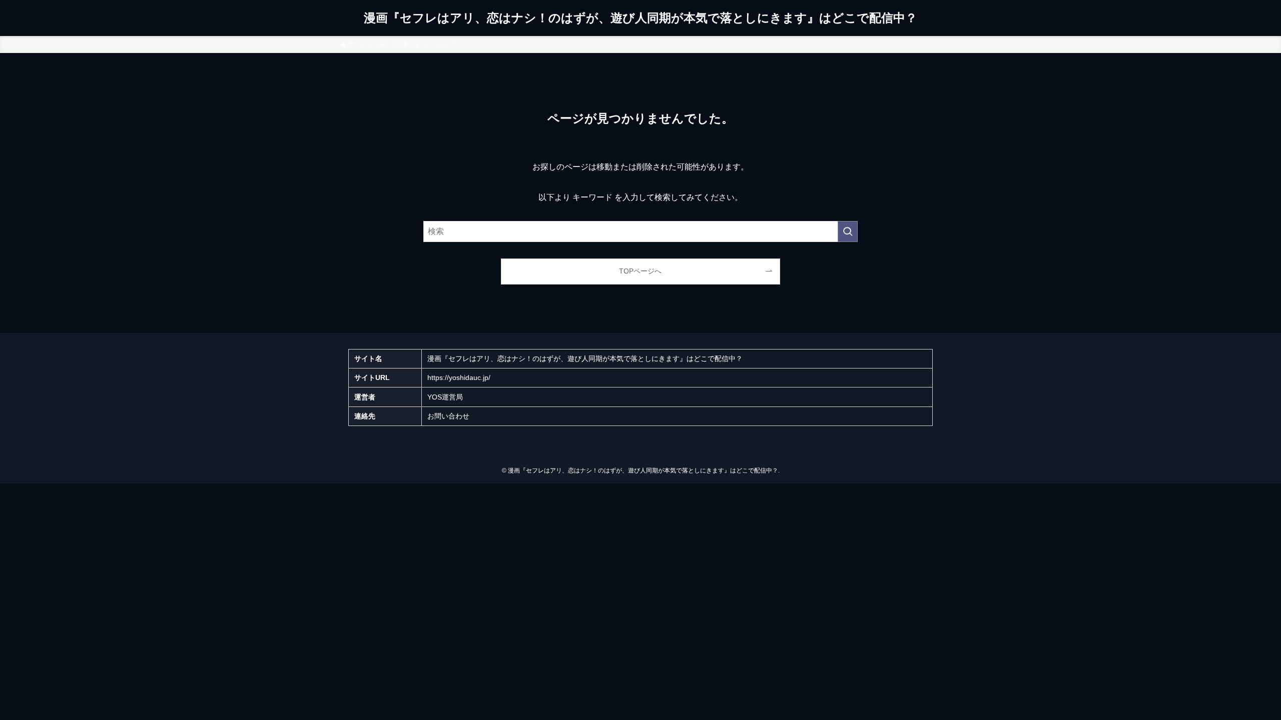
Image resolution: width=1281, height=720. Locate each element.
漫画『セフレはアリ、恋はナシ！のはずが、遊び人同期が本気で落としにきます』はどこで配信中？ (640, 18)
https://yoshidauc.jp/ (458, 378)
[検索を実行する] (848, 231)
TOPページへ (640, 271)
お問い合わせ (448, 416)
